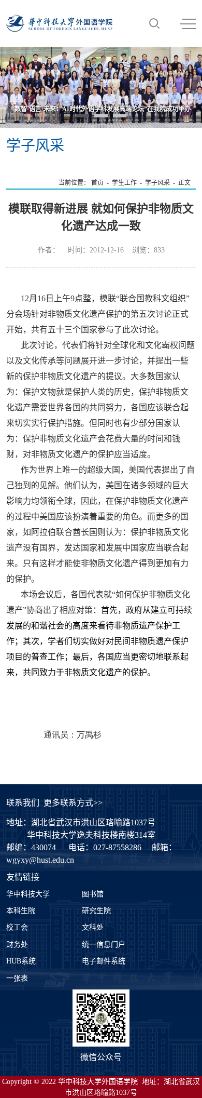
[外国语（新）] (59, 23)
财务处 (17, 944)
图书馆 (93, 894)
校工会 (17, 927)
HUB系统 (21, 961)
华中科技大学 (28, 894)
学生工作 (124, 182)
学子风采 (157, 182)
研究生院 (96, 911)
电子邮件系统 (103, 961)
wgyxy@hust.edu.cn (40, 859)
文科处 (93, 927)
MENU (188, 23)
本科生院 (20, 911)
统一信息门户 (103, 944)
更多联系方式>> (73, 802)
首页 (97, 182)
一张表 (17, 978)
